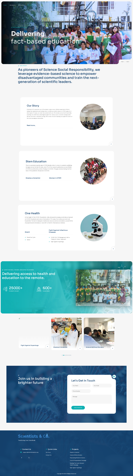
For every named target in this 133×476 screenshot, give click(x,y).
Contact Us (31, 5)
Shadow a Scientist (33, 178)
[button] (122, 62)
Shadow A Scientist (60, 347)
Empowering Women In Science (77, 457)
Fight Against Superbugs (30, 345)
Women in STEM (55, 178)
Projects (12, 5)
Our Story (21, 5)
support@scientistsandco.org (30, 452)
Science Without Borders (95, 347)
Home (5, 5)
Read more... (31, 125)
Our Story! (48, 452)
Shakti (27, 232)
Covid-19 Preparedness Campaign (78, 460)
